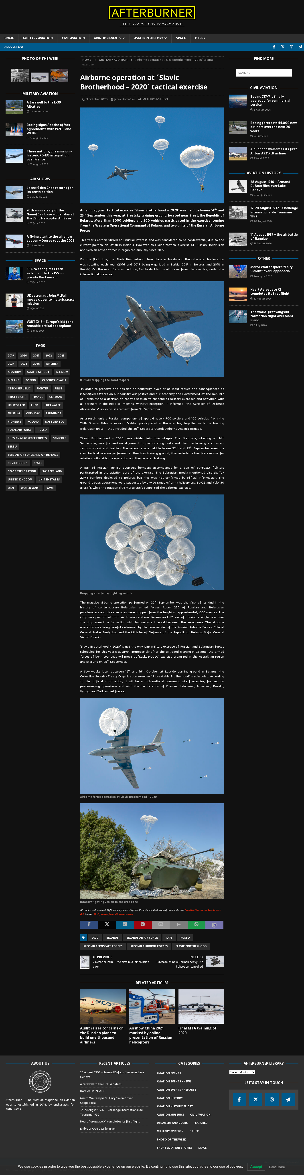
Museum (14, 413)
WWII (50, 488)
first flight (17, 397)
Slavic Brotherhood (191, 946)
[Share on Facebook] (89, 925)
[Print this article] (178, 925)
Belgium (62, 372)
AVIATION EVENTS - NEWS (174, 1081)
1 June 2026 (37, 245)
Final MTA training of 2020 (197, 1030)
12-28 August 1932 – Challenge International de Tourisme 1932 (274, 212)
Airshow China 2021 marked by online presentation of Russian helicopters (150, 1035)
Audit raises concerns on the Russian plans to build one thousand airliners (102, 1035)
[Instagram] (291, 47)
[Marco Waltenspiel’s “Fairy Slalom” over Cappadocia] (238, 271)
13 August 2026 (263, 243)
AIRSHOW (14, 372)
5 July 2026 (260, 325)
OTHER (200, 38)
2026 (36, 364)
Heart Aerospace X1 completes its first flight (270, 291)
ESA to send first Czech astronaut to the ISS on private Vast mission (45, 273)
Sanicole (59, 438)
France (37, 397)
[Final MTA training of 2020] (201, 1006)
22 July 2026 (261, 136)
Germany (56, 397)
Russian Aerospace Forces (102, 946)
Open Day (33, 413)
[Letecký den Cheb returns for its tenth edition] (14, 192)
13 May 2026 (37, 331)
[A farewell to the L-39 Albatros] (14, 107)
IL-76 (169, 938)
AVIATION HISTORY (148, 38)
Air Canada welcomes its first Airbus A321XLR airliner (273, 151)
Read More (277, 1167)
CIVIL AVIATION (73, 38)
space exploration (22, 471)
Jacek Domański (124, 99)
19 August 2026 (263, 299)
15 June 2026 (37, 282)
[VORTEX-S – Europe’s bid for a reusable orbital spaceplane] (14, 326)
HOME (9, 38)
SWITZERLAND (52, 471)
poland (33, 421)
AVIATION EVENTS (107, 38)
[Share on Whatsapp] (196, 925)
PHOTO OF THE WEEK (171, 1139)
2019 (11, 355)
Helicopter (16, 405)
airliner (52, 364)
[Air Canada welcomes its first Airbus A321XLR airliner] (238, 153)
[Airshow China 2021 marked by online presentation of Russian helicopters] (152, 1006)
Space (40, 260)
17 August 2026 (39, 138)
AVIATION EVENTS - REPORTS (176, 1090)
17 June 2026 (37, 223)
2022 (48, 355)
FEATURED (201, 1123)
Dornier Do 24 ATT (92, 1091)
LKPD (34, 405)
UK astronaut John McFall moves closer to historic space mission (51, 299)
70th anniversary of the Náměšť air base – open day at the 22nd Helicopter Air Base (50, 214)
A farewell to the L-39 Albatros (44, 104)
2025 (24, 364)
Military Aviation (40, 93)
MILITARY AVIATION (38, 38)
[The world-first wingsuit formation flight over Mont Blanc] (238, 316)
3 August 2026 (38, 197)
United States (49, 479)
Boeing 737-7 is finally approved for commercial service (270, 100)
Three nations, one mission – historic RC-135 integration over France (49, 155)
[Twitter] (283, 47)
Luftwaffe (53, 405)
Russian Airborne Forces (149, 946)
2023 (61, 355)
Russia (185, 938)
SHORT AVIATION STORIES (174, 1148)
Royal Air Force (19, 430)
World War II (30, 488)
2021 (36, 355)
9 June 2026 (37, 308)
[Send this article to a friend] (161, 925)
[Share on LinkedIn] (125, 925)
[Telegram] (300, 47)
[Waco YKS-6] (59, 75)
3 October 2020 (97, 99)
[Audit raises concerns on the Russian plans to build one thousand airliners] (103, 1006)
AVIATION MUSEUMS (170, 1114)
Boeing (30, 380)
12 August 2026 (39, 164)
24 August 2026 (263, 276)
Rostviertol (54, 421)
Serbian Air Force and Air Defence (33, 455)
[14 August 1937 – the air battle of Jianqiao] (238, 239)
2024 (11, 364)
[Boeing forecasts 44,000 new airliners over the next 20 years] (238, 127)
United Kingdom (20, 479)
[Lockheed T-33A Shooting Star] (20, 75)
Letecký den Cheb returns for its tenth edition (50, 189)
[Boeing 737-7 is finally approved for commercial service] (238, 101)
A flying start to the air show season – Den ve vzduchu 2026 (51, 238)
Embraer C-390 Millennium (98, 1128)
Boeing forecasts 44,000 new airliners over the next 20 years (273, 126)
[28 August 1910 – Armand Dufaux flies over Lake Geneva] (238, 186)
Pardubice (53, 413)
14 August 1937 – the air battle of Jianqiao (274, 236)
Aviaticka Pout (38, 372)
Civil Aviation (264, 87)
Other (264, 258)
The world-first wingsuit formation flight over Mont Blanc (271, 316)
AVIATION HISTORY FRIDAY (175, 1106)
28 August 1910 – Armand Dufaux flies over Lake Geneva (270, 185)
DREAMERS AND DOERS (172, 1123)
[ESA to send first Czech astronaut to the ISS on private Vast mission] (14, 273)
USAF (11, 488)
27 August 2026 (39, 111)
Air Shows (40, 178)
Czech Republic (19, 388)
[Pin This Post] (143, 925)
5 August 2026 (262, 110)
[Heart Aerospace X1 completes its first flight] (238, 294)
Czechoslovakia (54, 380)
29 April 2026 (261, 158)
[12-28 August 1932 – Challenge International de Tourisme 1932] (238, 212)
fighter (43, 388)
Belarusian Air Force (142, 938)
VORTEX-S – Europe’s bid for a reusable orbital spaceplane (50, 323)
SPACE (181, 38)
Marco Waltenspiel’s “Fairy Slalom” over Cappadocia (271, 269)
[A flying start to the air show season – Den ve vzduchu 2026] (14, 241)
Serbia (12, 446)
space (38, 463)
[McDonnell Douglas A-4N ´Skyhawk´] (40, 77)
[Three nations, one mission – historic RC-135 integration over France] (14, 156)
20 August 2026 (263, 221)
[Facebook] (274, 47)
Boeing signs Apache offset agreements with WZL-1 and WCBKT (49, 128)
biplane (13, 380)
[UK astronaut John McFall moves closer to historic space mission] (14, 300)
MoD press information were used (113, 914)
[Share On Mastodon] (214, 925)
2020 (95, 938)
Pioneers (14, 421)
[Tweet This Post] (107, 925)
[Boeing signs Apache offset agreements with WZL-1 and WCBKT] (14, 129)
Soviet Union (18, 463)
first (59, 388)
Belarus (112, 938)
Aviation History (264, 172)
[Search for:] (264, 73)
